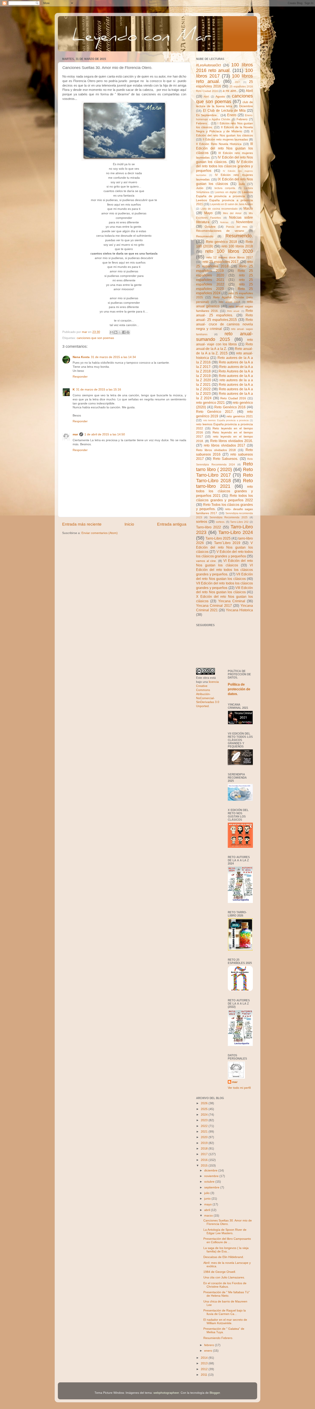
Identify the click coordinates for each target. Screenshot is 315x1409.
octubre (209, 1181)
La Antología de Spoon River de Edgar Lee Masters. (224, 1231)
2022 (204, 1126)
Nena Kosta (81, 357)
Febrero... (203, 123)
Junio (199, 188)
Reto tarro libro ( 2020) (224, 466)
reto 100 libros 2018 (237, 246)
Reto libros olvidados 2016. (231, 441)
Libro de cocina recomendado (219, 208)
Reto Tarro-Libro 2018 (224, 477)
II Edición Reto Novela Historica (219, 144)
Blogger (215, 1392)
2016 (204, 1160)
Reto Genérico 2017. (215, 411)
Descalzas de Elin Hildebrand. (223, 1257)
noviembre (211, 1176)
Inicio (129, 524)
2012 (204, 1369)
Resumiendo (204, 236)
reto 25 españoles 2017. (220, 262)
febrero (209, 1345)
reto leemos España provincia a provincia (226, 420)
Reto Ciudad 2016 (233, 398)
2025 (204, 1109)
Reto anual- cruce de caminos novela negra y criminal (224, 324)
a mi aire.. (230, 91)
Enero (231, 115)
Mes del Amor (232, 213)
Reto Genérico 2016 (230, 407)
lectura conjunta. (225, 188)
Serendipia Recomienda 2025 (229, 517)
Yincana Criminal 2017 (214, 605)
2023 (204, 1120)
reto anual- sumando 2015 (224, 336)
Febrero (242, 119)
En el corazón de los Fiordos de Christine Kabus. (224, 1285)
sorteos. (220, 521)
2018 (204, 1148)
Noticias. (224, 222)
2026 (204, 1103)
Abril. (207, 96)
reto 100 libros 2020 (229, 251)
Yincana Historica (239, 610)
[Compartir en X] (120, 332)
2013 (204, 1363)
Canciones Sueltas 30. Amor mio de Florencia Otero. (227, 1222)
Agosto (220, 96)
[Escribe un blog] (116, 332)
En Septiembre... (207, 115)
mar (75, 434)
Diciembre (246, 106)
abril (207, 1210)
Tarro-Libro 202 (239, 521)
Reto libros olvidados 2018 (216, 450)
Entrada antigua (171, 524)
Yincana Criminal (231, 601)
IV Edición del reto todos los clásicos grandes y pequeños (224, 166)
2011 (204, 1374)
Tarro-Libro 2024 (235, 532)
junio (208, 1198)
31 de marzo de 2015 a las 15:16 (98, 389)
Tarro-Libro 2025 (218, 538)
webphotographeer (166, 1392)
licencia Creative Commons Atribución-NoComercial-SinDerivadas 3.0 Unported (207, 694)
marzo (209, 1215)
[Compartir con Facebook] (124, 332)
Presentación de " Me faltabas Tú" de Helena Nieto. (226, 1294)
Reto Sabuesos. (225, 459)
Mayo (208, 213)
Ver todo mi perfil (239, 1087)
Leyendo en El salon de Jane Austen (231, 204)
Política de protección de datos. (239, 689)
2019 (204, 1143)
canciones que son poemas (95, 338)
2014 (204, 1357)
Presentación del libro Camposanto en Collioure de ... (227, 1240)
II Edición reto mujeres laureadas (225, 139)
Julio (242, 184)
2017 (204, 1154)
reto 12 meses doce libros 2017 (229, 257)
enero (208, 1350)
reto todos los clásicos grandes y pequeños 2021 (224, 491)
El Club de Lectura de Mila (224, 110)
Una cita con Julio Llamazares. (224, 1277)
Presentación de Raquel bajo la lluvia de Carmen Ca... (224, 1312)
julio (207, 1193)
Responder (80, 376)
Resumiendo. (239, 235)
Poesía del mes (236, 226)
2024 (204, 1114)
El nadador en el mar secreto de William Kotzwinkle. (225, 1321)
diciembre (211, 1170)
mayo (208, 1204)
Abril (249, 91)
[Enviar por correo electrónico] (112, 332)
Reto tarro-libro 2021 (224, 483)
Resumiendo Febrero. (218, 1338)
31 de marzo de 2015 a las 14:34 (113, 357)
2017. (238, 82)
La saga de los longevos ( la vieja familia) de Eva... (226, 1249)
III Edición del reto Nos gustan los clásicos (224, 148)
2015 (204, 1165)
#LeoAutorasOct (208, 65)
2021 (204, 1131)
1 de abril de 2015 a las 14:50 (104, 434)
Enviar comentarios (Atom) (99, 533)
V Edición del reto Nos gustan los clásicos (224, 547)
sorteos (201, 521)
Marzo (248, 208)
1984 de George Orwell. (219, 1271)
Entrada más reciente (82, 524)
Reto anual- (233, 311)
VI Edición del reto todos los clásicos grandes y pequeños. (224, 569)
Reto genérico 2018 (221, 242)
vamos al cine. (206, 561)
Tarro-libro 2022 (208, 527)
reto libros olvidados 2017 (224, 445)
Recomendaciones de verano (220, 230)
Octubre (210, 226)
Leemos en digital (225, 192)
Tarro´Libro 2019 (227, 543)
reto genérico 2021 (210, 402)
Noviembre (244, 222)
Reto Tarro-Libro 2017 (224, 472)
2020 (204, 1137)
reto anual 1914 (229, 301)
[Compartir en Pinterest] (128, 332)
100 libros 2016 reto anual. (224, 67)
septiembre (212, 1187)
